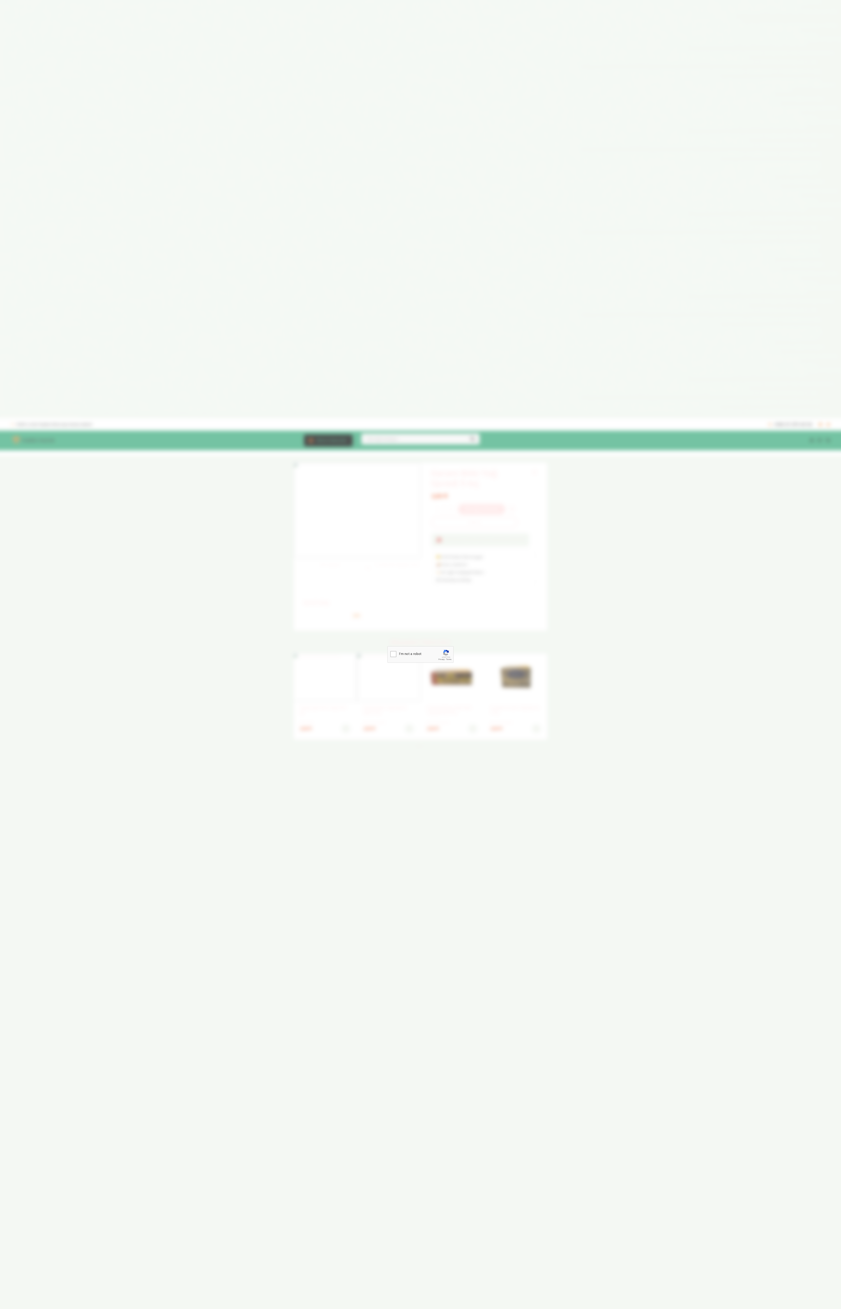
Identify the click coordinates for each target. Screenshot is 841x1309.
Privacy (441, 659)
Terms (448, 659)
